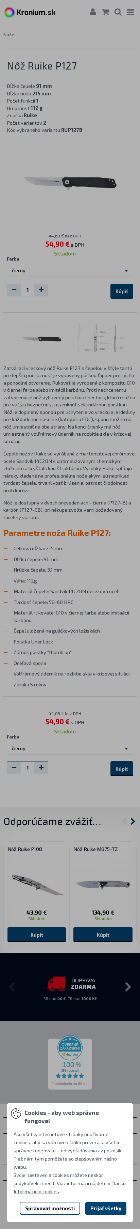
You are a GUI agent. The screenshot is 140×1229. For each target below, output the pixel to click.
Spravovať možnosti (50, 1208)
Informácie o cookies (36, 1191)
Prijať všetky (105, 1208)
